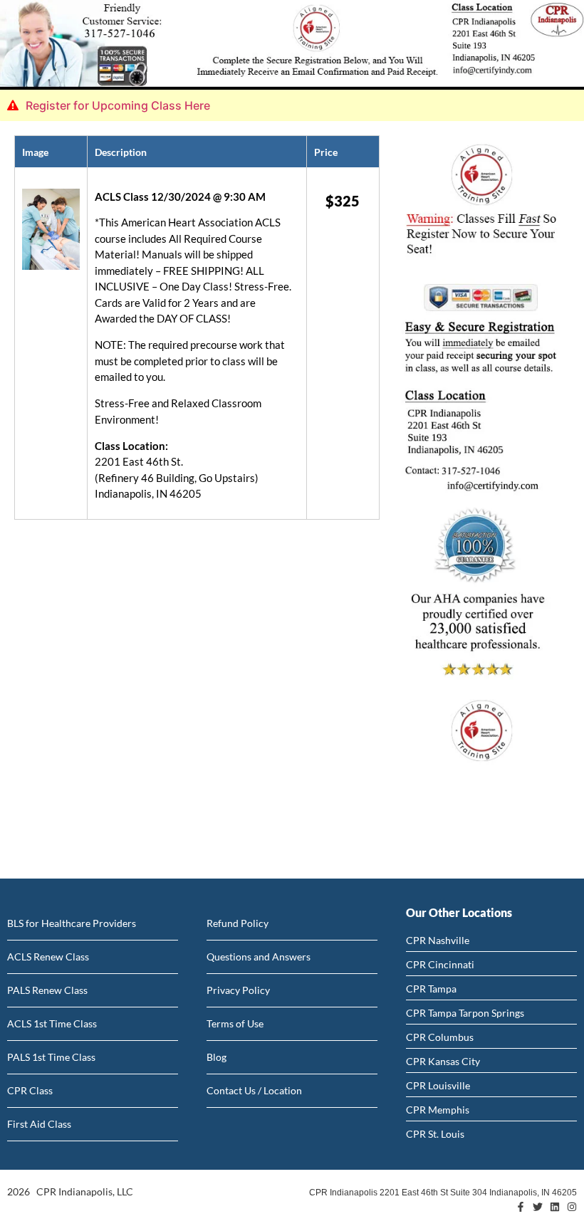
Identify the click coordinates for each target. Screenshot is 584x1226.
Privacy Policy (238, 990)
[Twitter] (538, 1207)
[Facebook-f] (521, 1207)
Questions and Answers (259, 956)
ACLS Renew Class (48, 956)
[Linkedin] (555, 1207)
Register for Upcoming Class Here (118, 105)
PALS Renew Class (47, 990)
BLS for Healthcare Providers (71, 923)
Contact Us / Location (254, 1090)
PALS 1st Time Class (51, 1057)
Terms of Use (235, 1023)
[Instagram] (572, 1207)
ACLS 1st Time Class (52, 1023)
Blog (216, 1057)
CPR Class (30, 1090)
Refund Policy (237, 923)
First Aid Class (39, 1124)
